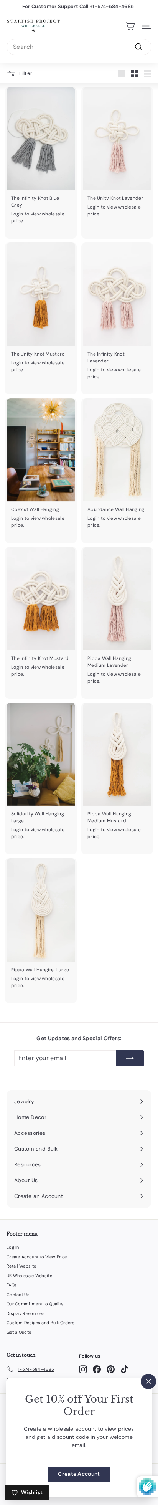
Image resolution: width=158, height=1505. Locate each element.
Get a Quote (19, 1332)
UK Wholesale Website (29, 1275)
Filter (25, 73)
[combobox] (79, 47)
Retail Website (21, 1266)
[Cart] (130, 25)
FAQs (12, 1285)
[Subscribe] (130, 1058)
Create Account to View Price (37, 1256)
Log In (13, 1247)
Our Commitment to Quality (35, 1303)
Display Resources (25, 1313)
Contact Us (18, 1294)
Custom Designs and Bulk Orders (40, 1322)
